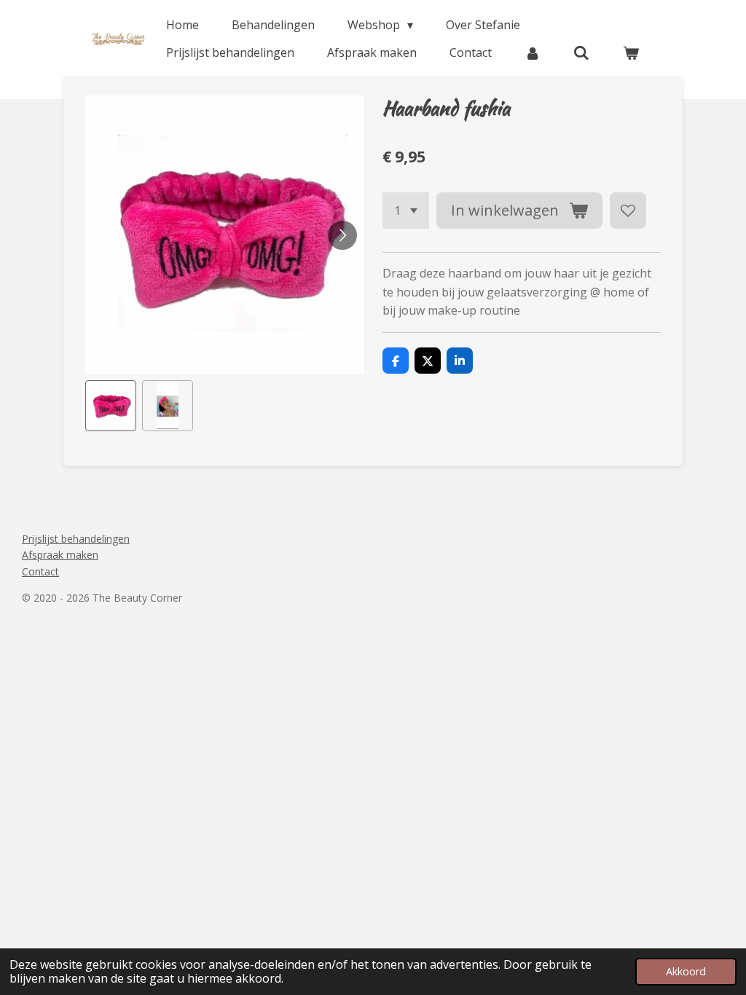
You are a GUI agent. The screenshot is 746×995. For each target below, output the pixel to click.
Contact (40, 571)
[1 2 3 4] (405, 210)
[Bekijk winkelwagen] (630, 52)
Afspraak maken (60, 555)
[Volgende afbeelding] (342, 235)
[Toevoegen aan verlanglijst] (628, 210)
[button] (110, 405)
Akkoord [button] (686, 971)
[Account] (532, 52)
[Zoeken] (581, 52)
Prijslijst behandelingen (76, 539)
